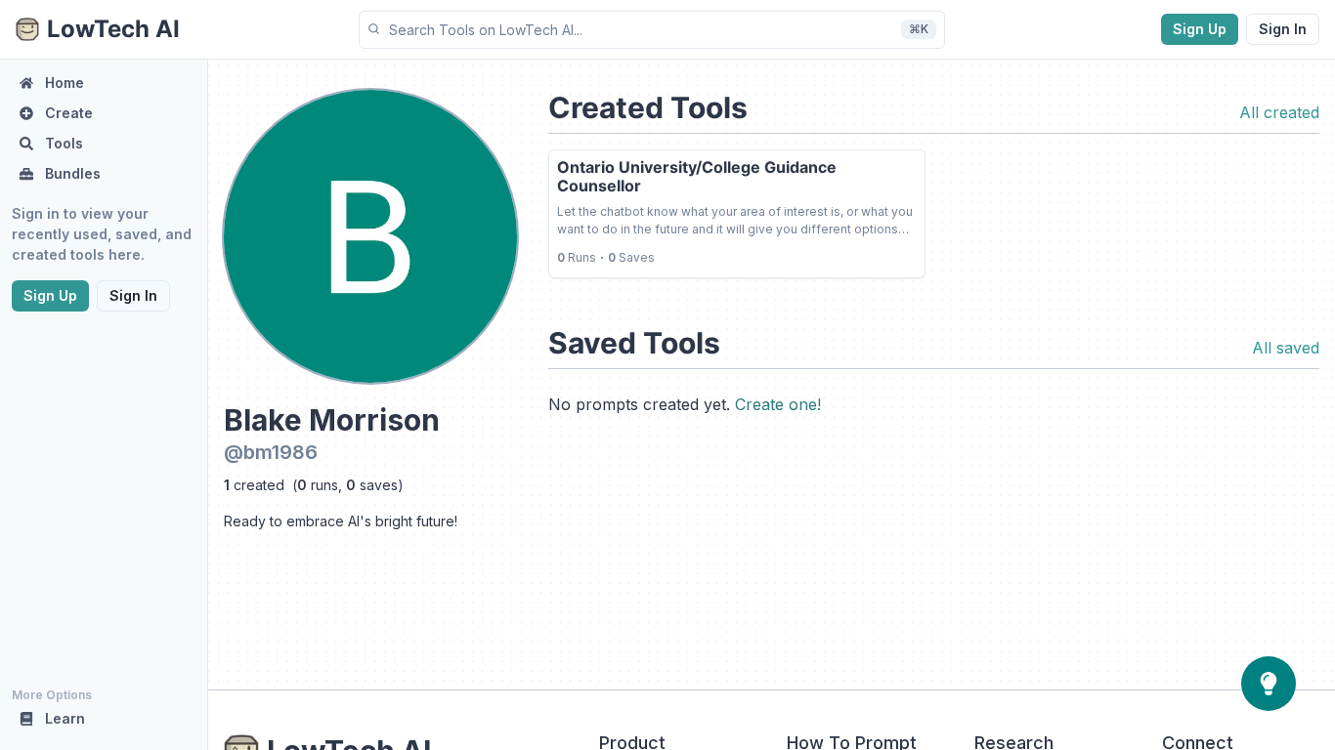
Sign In (1283, 29)
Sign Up (1200, 29)
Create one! (778, 404)
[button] (652, 30)
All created (1279, 112)
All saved (1285, 347)
